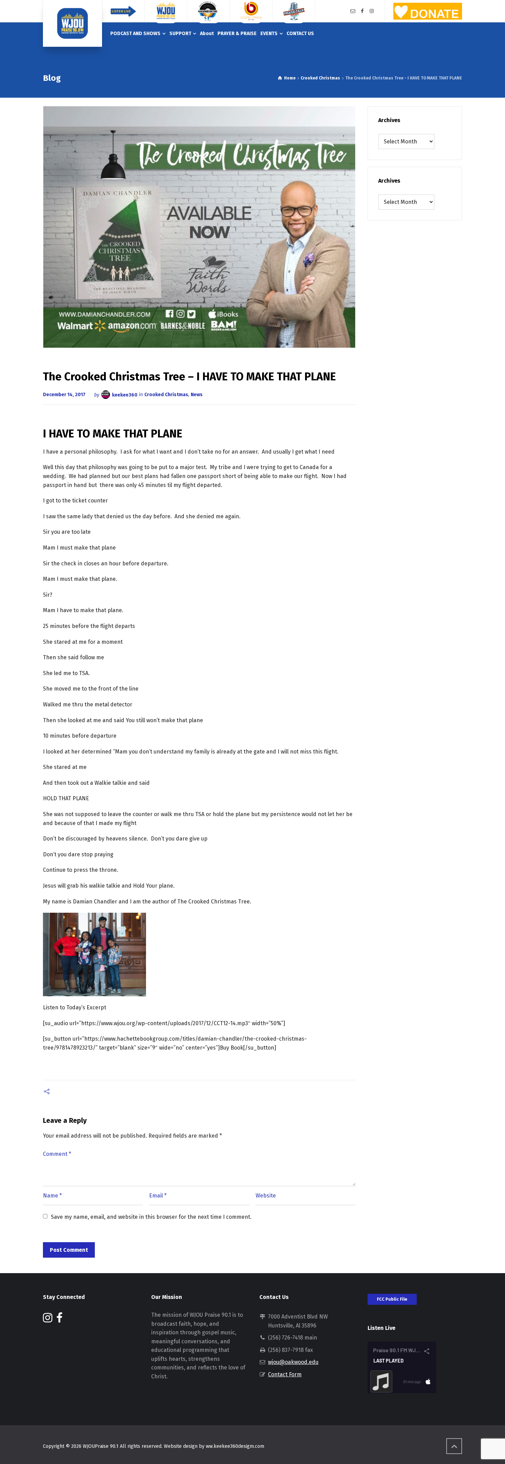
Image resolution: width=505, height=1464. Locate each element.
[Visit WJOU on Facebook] (59, 1319)
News (197, 395)
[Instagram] (371, 11)
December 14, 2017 (64, 395)
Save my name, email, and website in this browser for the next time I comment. (151, 1217)
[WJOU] (72, 23)
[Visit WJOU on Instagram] (47, 1319)
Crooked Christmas (166, 395)
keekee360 (124, 395)
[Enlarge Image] (199, 227)
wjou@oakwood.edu (293, 1362)
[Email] (352, 11)
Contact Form (285, 1374)
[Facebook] (362, 11)
